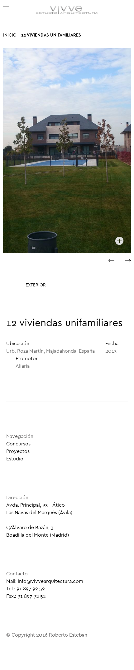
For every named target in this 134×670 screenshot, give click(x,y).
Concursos (18, 444)
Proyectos (18, 451)
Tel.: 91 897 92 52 (25, 589)
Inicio (10, 35)
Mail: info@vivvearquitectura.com (44, 581)
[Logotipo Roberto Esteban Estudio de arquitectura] (67, 9)
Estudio (14, 459)
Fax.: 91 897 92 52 (26, 596)
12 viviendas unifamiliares (51, 35)
